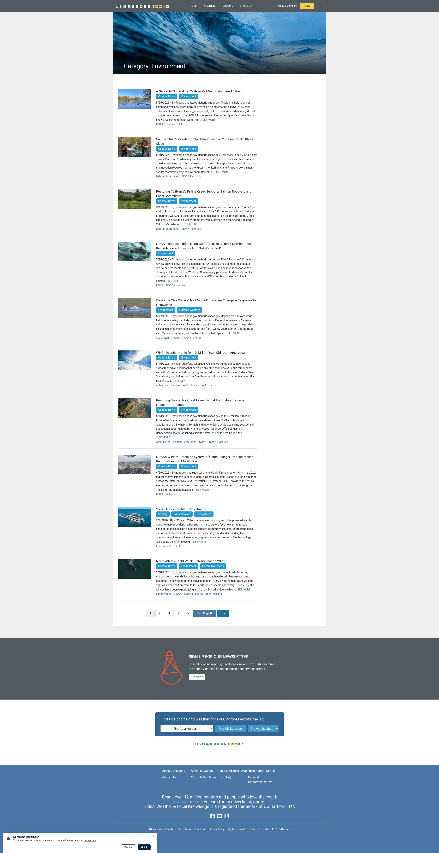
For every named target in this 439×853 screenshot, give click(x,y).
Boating (162, 514)
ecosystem (163, 337)
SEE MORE (208, 119)
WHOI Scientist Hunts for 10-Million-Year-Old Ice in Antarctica (200, 353)
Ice (210, 385)
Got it (144, 847)
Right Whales (214, 593)
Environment (188, 96)
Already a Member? (286, 5)
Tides (193, 5)
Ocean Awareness (213, 566)
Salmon (182, 124)
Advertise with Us (202, 770)
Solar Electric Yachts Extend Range (181, 509)
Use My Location (230, 728)
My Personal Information (241, 829)
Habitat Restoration (167, 176)
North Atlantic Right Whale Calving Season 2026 (190, 561)
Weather (209, 5)
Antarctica (162, 385)
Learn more (90, 840)
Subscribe (197, 677)
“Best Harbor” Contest (262, 770)
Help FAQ (225, 777)
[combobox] (187, 728)
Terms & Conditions (203, 777)
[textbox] (187, 728)
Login (307, 6)
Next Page (203, 613)
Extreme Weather (189, 310)
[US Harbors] (142, 6)
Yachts (177, 546)
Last (223, 613)
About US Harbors (173, 770)
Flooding (227, 5)
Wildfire (170, 494)
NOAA (159, 285)
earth (185, 385)
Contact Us (169, 777)
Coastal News (166, 96)
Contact (181, 801)
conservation (163, 593)
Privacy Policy (217, 829)
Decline (128, 847)
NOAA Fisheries (165, 124)
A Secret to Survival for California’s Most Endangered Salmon (199, 91)
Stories (245, 5)
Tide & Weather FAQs (233, 770)
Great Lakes (163, 442)
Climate (175, 385)
